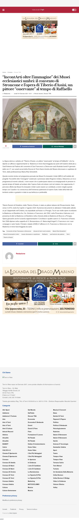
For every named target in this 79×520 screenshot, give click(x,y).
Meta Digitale (13, 513)
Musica (30, 487)
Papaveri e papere (59, 419)
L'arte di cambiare (34, 466)
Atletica (5, 435)
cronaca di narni (8, 466)
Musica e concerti (59, 410)
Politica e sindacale (60, 425)
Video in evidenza (59, 481)
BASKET (5, 444)
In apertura (32, 459)
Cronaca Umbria (8, 481)
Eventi (30, 425)
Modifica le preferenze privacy (12, 500)
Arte (3, 419)
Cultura (5, 487)
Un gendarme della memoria (63, 472)
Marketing (31, 481)
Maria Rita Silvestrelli (63, 231)
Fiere (29, 431)
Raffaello (48, 234)
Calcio (4, 447)
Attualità (5, 438)
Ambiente (5, 413)
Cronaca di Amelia (8, 462)
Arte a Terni (6, 422)
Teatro (55, 453)
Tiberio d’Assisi (8, 237)
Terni (72, 234)
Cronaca (10, 72)
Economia (31, 419)
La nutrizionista (33, 472)
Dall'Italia (31, 413)
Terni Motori (57, 466)
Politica (55, 422)
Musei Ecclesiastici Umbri (11, 234)
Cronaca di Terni (8, 475)
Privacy (21, 509)
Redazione (7, 93)
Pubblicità (13, 509)
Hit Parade (31, 438)
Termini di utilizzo (32, 509)
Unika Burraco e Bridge (61, 478)
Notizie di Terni (58, 416)
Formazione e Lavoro (35, 435)
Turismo (56, 469)
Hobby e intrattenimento (36, 444)
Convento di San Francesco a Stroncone (20, 231)
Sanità (55, 441)
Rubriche (56, 431)
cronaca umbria (8, 484)
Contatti (4, 509)
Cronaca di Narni (8, 469)
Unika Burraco (58, 475)
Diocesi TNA (17, 72)
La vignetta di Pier (34, 475)
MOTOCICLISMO (33, 484)
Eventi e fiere (33, 428)
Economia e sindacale (36, 422)
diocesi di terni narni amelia (44, 231)
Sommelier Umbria (59, 447)
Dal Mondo (31, 410)
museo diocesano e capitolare (32, 234)
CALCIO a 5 (6, 450)
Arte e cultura (7, 428)
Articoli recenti (39, 93)
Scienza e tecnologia (60, 444)
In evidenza (32, 462)
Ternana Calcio (58, 462)
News (55, 413)
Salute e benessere (60, 435)
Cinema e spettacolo (9, 453)
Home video (32, 447)
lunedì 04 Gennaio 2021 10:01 (23, 93)
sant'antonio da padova (61, 234)
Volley (55, 487)
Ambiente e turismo (9, 416)
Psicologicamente (59, 428)
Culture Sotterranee (9, 490)
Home (4, 72)
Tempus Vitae (58, 456)
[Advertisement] (39, 3)
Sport (55, 450)
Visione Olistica (58, 484)
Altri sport (6, 410)
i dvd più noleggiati (35, 453)
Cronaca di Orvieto (9, 472)
